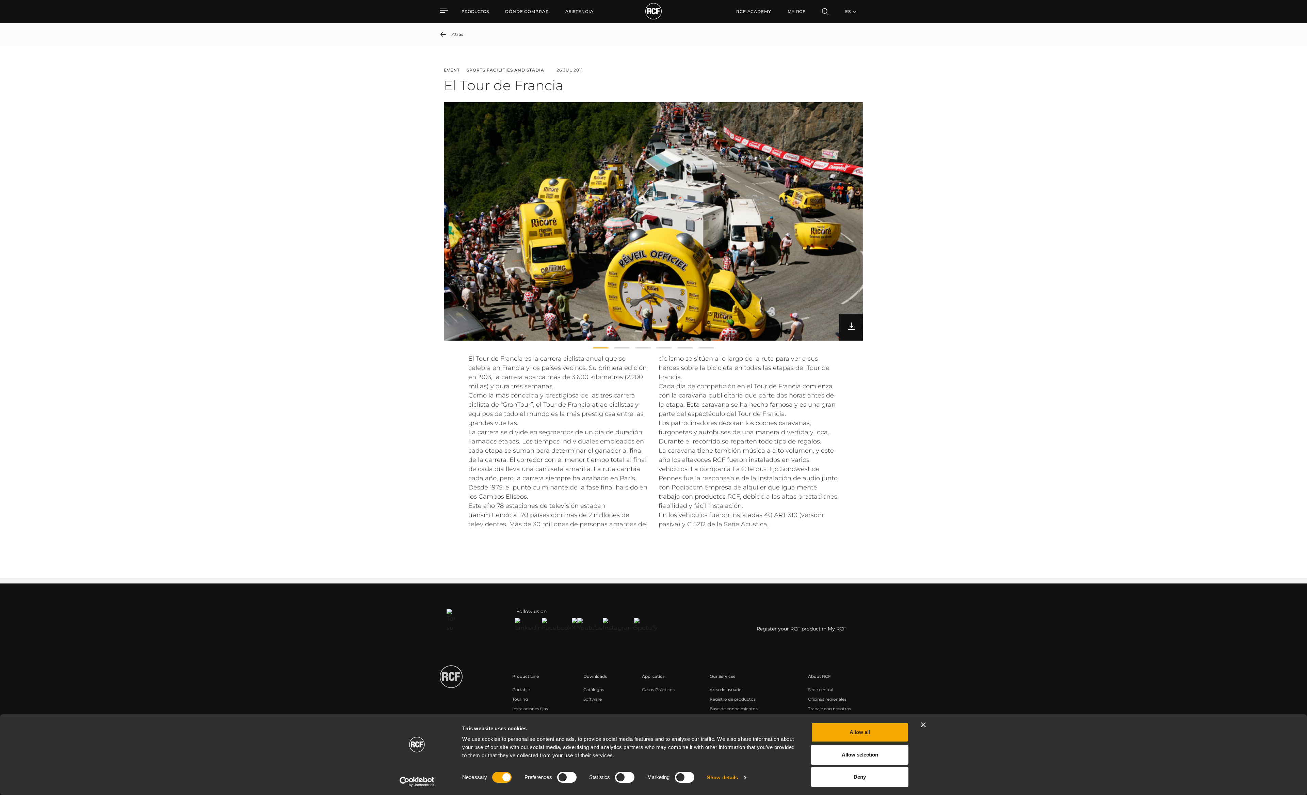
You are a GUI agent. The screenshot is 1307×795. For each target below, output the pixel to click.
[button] (601, 348)
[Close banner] (923, 724)
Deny (860, 777)
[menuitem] (527, 12)
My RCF (797, 11)
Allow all (860, 732)
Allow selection (860, 755)
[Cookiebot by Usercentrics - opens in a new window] (417, 782)
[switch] (567, 777)
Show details (722, 777)
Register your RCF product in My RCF (801, 629)
